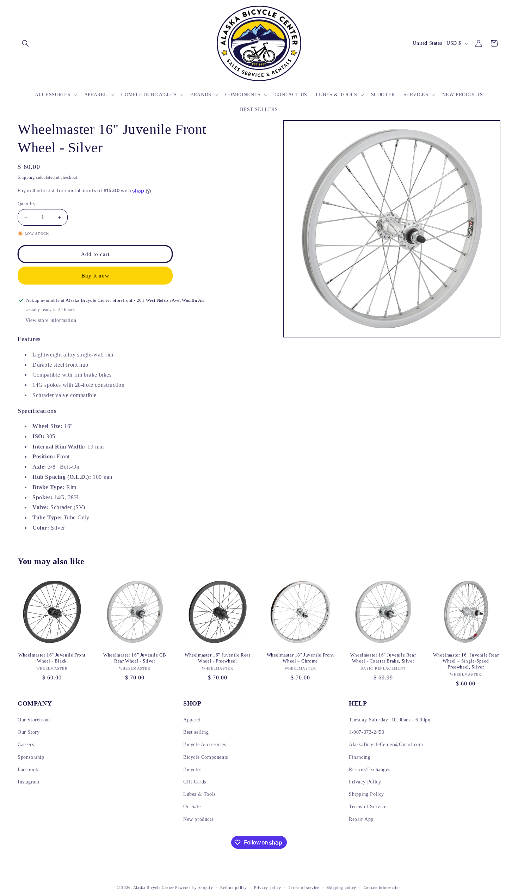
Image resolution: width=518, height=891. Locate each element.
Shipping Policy (366, 794)
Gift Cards (194, 782)
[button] (25, 43)
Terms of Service (368, 806)
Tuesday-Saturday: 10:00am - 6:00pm (390, 719)
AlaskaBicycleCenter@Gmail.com (386, 744)
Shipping (26, 177)
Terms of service (304, 887)
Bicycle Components (205, 757)
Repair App (361, 819)
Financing (359, 757)
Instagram (28, 782)
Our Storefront (34, 719)
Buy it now (95, 276)
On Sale (192, 806)
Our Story (28, 732)
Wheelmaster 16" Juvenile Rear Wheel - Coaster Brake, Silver (383, 658)
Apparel (192, 719)
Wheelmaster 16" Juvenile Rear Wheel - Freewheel (217, 658)
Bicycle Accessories (204, 744)
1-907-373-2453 (366, 732)
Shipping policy (342, 887)
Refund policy (233, 887)
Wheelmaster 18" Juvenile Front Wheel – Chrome (300, 658)
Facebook (28, 769)
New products (198, 819)
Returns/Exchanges (369, 769)
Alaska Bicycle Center (153, 887)
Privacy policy (267, 887)
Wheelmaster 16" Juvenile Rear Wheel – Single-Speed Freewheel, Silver (466, 661)
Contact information (382, 887)
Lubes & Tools (199, 794)
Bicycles (192, 769)
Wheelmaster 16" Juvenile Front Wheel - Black (52, 658)
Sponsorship (31, 757)
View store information (50, 320)
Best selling (196, 732)
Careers (26, 744)
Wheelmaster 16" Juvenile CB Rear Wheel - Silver (134, 658)
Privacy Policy (365, 782)
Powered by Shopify (194, 887)
